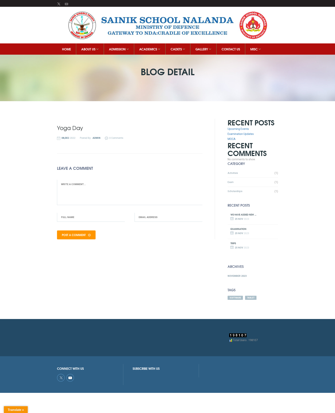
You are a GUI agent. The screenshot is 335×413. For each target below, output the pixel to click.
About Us (88, 49)
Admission (117, 49)
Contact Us (231, 49)
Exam (231, 182)
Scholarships (235, 191)
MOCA (232, 139)
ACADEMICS (148, 49)
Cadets (177, 49)
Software (235, 298)
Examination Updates (241, 133)
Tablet (251, 298)
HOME (66, 49)
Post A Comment (74, 235)
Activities (233, 173)
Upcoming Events (238, 128)
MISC (254, 49)
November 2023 (237, 276)
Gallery (202, 49)
